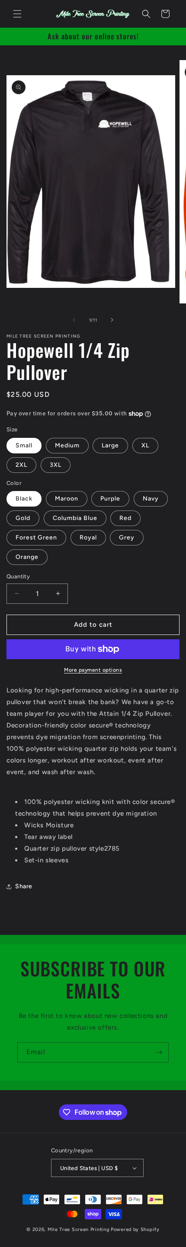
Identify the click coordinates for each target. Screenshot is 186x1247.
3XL (55, 465)
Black (24, 498)
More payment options (93, 670)
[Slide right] (112, 319)
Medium (67, 445)
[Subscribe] (158, 1052)
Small (24, 445)
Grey (127, 537)
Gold (23, 518)
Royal (88, 537)
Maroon (66, 498)
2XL (21, 465)
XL (145, 445)
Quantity (18, 576)
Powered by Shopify (135, 1229)
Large (110, 445)
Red (125, 518)
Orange (27, 557)
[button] (17, 13)
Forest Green (36, 537)
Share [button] (23, 886)
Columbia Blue (75, 518)
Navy (151, 498)
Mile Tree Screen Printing (79, 1229)
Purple (110, 498)
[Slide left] (73, 319)
